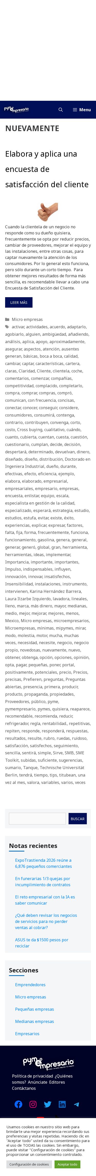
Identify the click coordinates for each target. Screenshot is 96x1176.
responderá (53, 731)
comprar (29, 393)
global (43, 547)
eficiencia (47, 474)
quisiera (60, 709)
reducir (65, 716)
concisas (66, 400)
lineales (79, 599)
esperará (42, 510)
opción (46, 657)
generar (12, 547)
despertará (15, 452)
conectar (13, 407)
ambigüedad (54, 334)
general (79, 540)
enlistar (32, 495)
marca (23, 606)
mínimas (45, 628)
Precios (80, 672)
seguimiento (66, 745)
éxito (68, 518)
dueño (52, 466)
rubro (49, 738)
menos (72, 613)
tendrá (25, 775)
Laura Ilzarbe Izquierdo (28, 599)
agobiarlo (14, 334)
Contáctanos (24, 1088)
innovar (35, 576)
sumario (13, 767)
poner (54, 665)
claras (11, 371)
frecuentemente (53, 532)
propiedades (62, 694)
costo (10, 429)
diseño (31, 459)
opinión (81, 657)
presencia (32, 687)
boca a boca (51, 356)
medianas (77, 606)
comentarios (17, 378)
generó (28, 547)
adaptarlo (76, 327)
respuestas (77, 731)
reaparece (80, 709)
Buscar (77, 818)
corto (75, 422)
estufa (30, 518)
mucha (55, 635)
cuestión (79, 437)
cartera (72, 363)
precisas (13, 679)
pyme (53, 701)
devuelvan (65, 452)
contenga (65, 415)
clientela (61, 371)
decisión (72, 444)
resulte (34, 738)
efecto (30, 474)
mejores (56, 613)
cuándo (73, 429)
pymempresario (20, 709)
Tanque (30, 767)
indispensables (37, 569)
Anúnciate (37, 1082)
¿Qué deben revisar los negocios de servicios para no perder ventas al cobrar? (46, 921)
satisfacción (16, 745)
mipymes (64, 628)
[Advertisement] (48, 50)
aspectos (32, 349)
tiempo (41, 775)
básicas (30, 356)
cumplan (39, 444)
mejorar (38, 613)
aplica (28, 341)
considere (68, 407)
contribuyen (36, 422)
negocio (64, 642)
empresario (46, 488)
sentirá (29, 753)
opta (9, 665)
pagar (21, 665)
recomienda (46, 716)
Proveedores (17, 701)
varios (67, 782)
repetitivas (79, 723)
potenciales (46, 672)
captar (28, 363)
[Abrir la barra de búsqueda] (61, 110)
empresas (68, 488)
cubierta (28, 437)
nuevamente (54, 650)
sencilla (12, 753)
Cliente (44, 371)
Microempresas (20, 628)
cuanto (11, 437)
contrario (14, 422)
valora (33, 782)
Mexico (12, 620)
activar (18, 327)
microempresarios (71, 620)
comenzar (40, 378)
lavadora (61, 599)
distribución (51, 459)
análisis (12, 341)
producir (70, 687)
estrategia (62, 510)
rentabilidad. (54, 723)
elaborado (31, 481)
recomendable (19, 716)
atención (51, 349)
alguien (33, 334)
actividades (37, 327)
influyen (62, 569)
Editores (57, 1082)
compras (47, 393)
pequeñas (37, 665)
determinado (40, 452)
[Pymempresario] (16, 110)
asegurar (13, 349)
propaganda (36, 694)
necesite (47, 642)
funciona (79, 532)
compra (12, 393)
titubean (67, 775)
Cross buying (29, 429)
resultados (15, 738)
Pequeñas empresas (34, 1009)
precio (65, 672)
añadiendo (78, 334)
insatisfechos (57, 576)
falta (9, 532)
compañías (61, 378)
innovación (15, 576)
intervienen (16, 591)
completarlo (70, 386)
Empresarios (27, 1033)
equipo (47, 495)
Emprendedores (30, 984)
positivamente (19, 672)
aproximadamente (66, 341)
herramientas (18, 554)
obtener (12, 657)
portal (68, 665)
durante (68, 466)
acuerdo (57, 327)
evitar (43, 518)
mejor (24, 613)
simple (44, 753)
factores (74, 525)
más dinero (41, 606)
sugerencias (70, 760)
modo (10, 635)
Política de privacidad (32, 1076)
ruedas (63, 738)
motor (41, 635)
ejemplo (66, 474)
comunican (15, 400)
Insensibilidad (19, 584)
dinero (83, 452)
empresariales (19, 488)
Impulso (13, 569)
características (49, 363)
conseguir (48, 407)
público (38, 701)
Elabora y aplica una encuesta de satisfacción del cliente (47, 169)
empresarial (55, 481)
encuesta (14, 495)
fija (19, 532)
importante (41, 562)
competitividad (19, 386)
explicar (39, 525)
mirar (80, 628)
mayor (60, 606)
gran (55, 547)
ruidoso (79, 738)
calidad (71, 356)
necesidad (27, 642)
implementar (58, 554)
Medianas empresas (34, 1021)
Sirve (58, 753)
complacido (46, 386)
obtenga (30, 657)
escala (62, 495)
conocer (30, 407)
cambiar (12, 363)
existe (56, 518)
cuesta (62, 437)
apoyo (41, 341)
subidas (28, 760)
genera (63, 540)
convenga (59, 422)
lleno (10, 606)
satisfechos (41, 745)
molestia (26, 635)
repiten (12, 731)
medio (11, 613)
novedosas (30, 650)
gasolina (46, 540)
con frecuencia (42, 400)
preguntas (53, 679)
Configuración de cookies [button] (29, 1164)
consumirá (44, 415)
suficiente (47, 760)
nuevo (74, 650)
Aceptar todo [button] (67, 1164)
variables (50, 782)
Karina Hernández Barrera (55, 591)
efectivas (13, 474)
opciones (63, 657)
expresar (56, 525)
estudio (81, 510)
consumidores (18, 415)
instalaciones (47, 584)
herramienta (74, 547)
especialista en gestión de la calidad (39, 503)
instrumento (74, 584)
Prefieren (32, 679)
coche (76, 371)
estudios (13, 518)
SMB (69, 753)
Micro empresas (27, 319)
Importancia (17, 562)
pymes (44, 709)
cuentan (46, 437)
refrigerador (16, 723)
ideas (39, 554)
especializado (18, 510)
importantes (66, 562)
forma (30, 532)
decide (56, 444)
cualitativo (54, 429)
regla (35, 723)
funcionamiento (20, 540)
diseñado (14, 459)
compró (64, 393)
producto (13, 694)
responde (31, 731)
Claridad (27, 371)
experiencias (17, 525)
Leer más (18, 302)
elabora (12, 481)
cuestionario (17, 444)
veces (80, 782)
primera (52, 687)
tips (53, 775)
